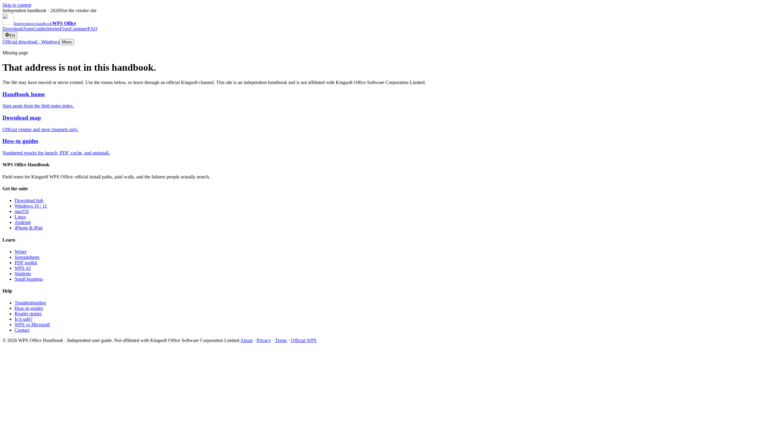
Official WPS (304, 340)
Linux (20, 216)
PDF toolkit (26, 262)
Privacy (263, 340)
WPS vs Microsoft (32, 324)
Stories (53, 28)
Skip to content (16, 5)
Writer (20, 251)
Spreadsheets (27, 257)
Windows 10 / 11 (31, 205)
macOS (22, 211)
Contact (22, 330)
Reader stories (28, 313)
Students (23, 273)
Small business (29, 279)
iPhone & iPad (28, 227)
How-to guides (29, 308)
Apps (28, 28)
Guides (40, 28)
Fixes (65, 28)
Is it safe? (23, 319)
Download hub (29, 200)
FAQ (92, 28)
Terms (281, 340)
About (246, 340)
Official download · (30, 41)
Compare (79, 28)
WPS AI (23, 268)
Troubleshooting (30, 302)
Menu (67, 42)
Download (12, 28)
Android (23, 222)
